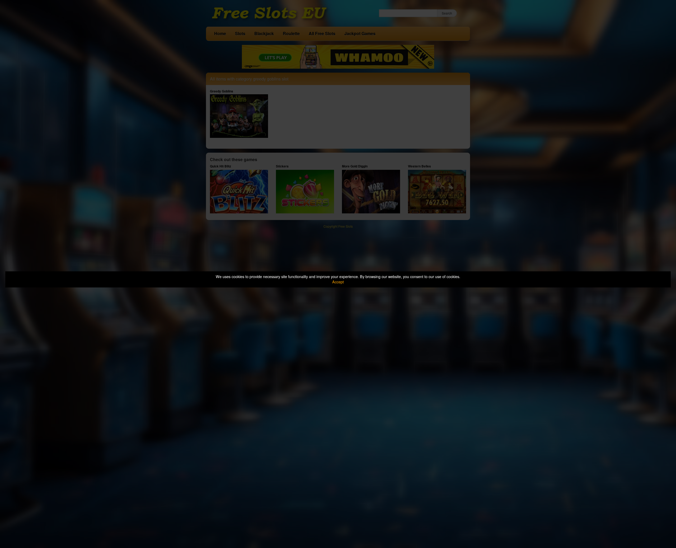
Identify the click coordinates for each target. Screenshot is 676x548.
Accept (338, 282)
